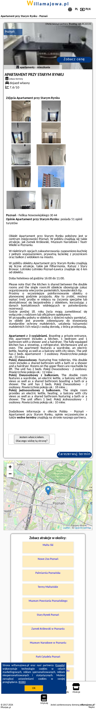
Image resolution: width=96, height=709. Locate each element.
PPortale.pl (6, 707)
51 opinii (76, 219)
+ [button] (10, 467)
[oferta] (17, 67)
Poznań (9, 32)
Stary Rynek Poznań (48, 615)
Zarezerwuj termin (74, 454)
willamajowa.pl (48, 4)
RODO (22, 682)
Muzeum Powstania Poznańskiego (48, 601)
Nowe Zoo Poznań (48, 559)
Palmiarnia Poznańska (47, 573)
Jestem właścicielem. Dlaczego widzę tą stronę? (32, 439)
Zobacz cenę (74, 59)
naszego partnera (74, 417)
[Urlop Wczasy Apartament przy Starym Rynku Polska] (58, 164)
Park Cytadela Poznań (48, 656)
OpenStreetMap (83, 528)
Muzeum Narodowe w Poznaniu (48, 642)
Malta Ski (48, 545)
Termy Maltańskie (48, 587)
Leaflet (66, 528)
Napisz (92, 707)
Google (60, 665)
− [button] (10, 474)
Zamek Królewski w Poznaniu (48, 629)
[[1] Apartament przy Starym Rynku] (48, 46)
